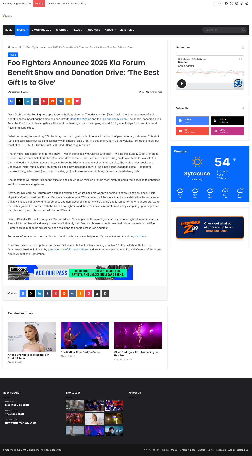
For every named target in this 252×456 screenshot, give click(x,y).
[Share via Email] (97, 293)
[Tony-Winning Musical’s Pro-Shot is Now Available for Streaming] (114, 418)
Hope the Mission (80, 119)
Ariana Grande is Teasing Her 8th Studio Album (28, 356)
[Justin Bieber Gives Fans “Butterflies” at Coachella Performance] (94, 406)
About (109, 29)
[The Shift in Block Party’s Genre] (85, 335)
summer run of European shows (69, 249)
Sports (61, 29)
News (76, 29)
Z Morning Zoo (41, 29)
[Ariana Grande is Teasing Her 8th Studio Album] (32, 337)
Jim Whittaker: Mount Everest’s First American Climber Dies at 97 (81, 3)
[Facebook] (11, 101)
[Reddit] (52, 101)
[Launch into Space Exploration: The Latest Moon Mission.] (75, 431)
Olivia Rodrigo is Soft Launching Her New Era (136, 353)
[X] (19, 101)
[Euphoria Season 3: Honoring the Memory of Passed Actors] (75, 418)
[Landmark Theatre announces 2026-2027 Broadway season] (75, 405)
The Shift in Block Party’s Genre (80, 352)
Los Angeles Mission (114, 119)
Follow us (135, 392)
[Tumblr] (36, 101)
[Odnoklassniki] (68, 101)
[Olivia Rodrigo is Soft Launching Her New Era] (138, 335)
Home (8, 29)
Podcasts (93, 29)
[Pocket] (77, 101)
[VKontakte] (60, 101)
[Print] (105, 293)
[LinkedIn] (27, 101)
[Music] (7, 16)
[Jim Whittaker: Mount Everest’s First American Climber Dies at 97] (114, 405)
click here (140, 236)
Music (21, 29)
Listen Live (127, 29)
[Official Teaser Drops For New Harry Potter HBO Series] (114, 431)
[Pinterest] (44, 101)
